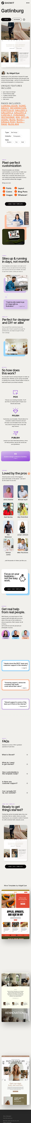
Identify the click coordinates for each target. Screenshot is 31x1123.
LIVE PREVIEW (17, 19)
